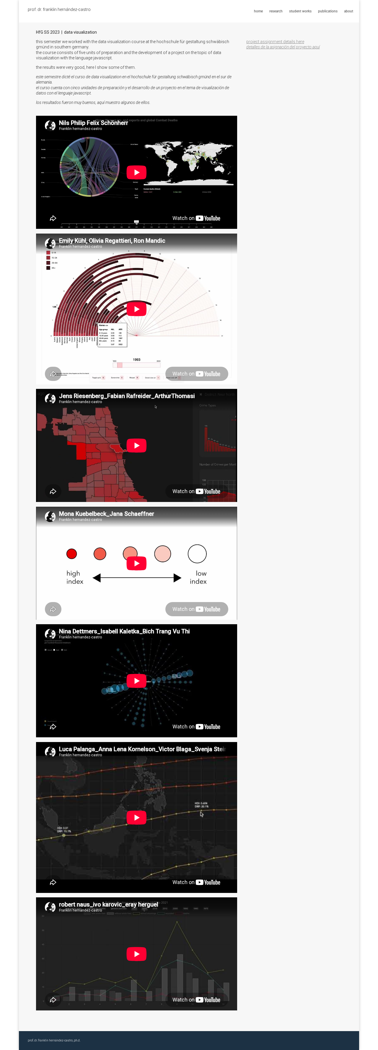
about (348, 11)
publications (328, 11)
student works (300, 11)
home (258, 11)
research (276, 11)
